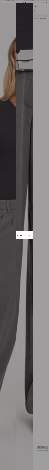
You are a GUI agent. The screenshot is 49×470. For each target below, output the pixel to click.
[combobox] (24, 238)
